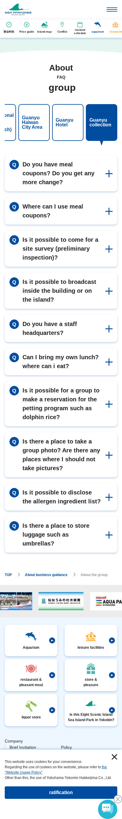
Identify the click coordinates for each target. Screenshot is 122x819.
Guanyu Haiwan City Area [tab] (32, 122)
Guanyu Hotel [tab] (64, 122)
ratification (61, 792)
